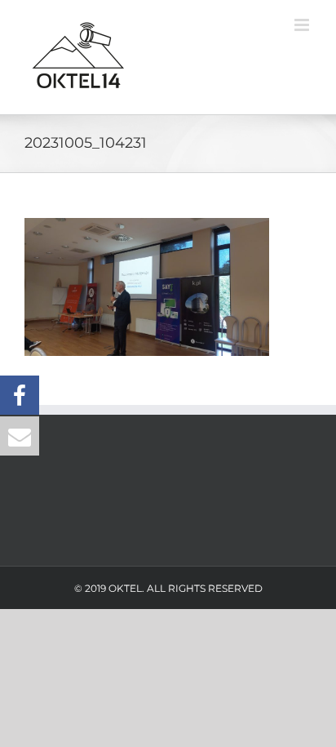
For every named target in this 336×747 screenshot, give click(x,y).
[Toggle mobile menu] (303, 24)
